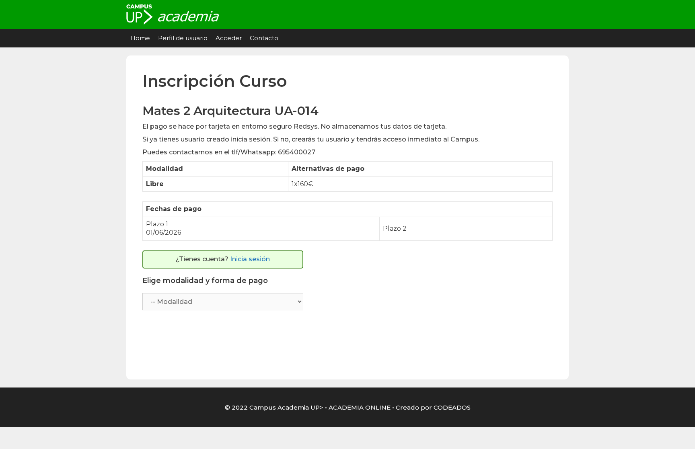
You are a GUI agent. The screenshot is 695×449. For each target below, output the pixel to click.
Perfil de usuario (183, 38)
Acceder (229, 38)
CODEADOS (452, 407)
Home (140, 38)
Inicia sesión (250, 259)
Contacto (264, 38)
